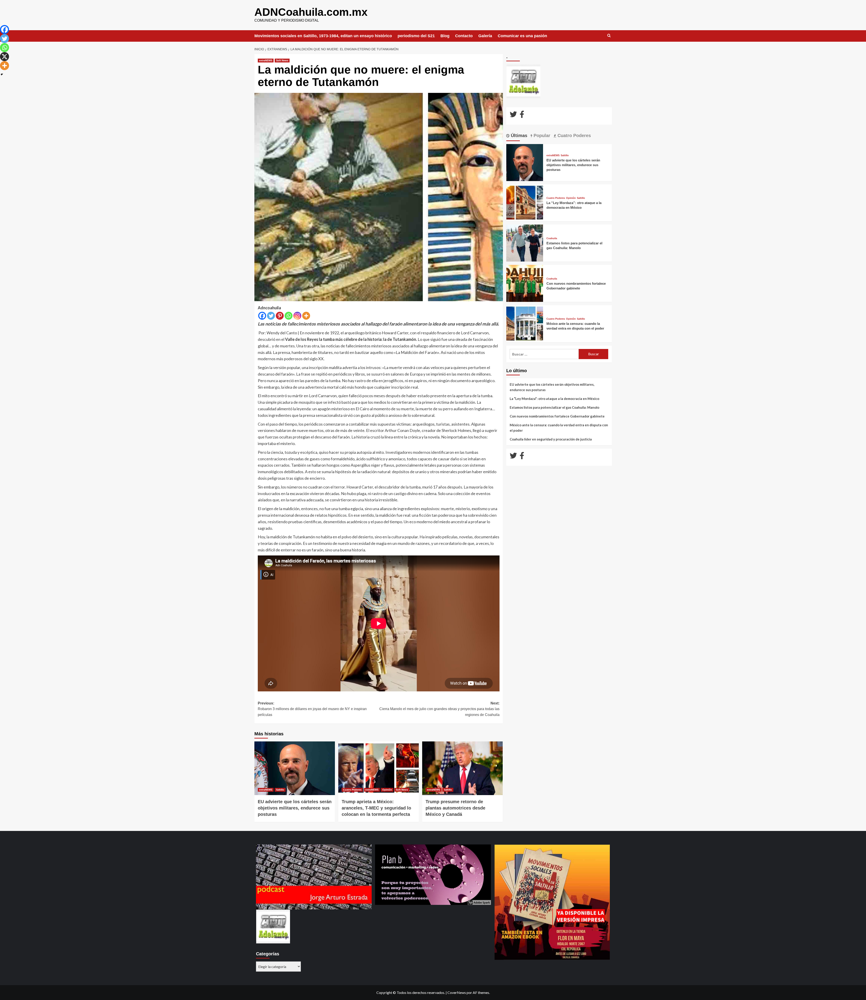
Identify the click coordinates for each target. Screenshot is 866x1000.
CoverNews (456, 992)
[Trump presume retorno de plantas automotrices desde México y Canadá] (462, 768)
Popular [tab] (541, 135)
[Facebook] (262, 316)
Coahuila (551, 238)
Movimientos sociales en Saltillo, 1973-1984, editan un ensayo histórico (323, 36)
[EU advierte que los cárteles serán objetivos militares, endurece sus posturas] (294, 768)
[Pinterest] (280, 316)
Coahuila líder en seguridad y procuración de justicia (551, 439)
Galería (485, 36)
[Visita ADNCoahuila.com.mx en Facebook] (522, 115)
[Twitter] (271, 316)
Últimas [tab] (518, 135)
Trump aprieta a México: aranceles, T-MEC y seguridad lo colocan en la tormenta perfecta (376, 808)
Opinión (387, 789)
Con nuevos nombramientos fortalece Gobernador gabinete (557, 416)
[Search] (609, 36)
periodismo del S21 (416, 36)
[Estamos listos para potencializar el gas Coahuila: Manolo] (524, 242)
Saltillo (280, 789)
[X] (4, 56)
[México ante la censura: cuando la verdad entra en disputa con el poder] (524, 323)
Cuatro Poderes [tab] (573, 135)
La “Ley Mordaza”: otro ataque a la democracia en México (554, 399)
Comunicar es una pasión (522, 36)
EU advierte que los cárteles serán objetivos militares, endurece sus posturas (295, 808)
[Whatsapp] (289, 316)
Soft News (282, 60)
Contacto (464, 36)
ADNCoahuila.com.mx (311, 12)
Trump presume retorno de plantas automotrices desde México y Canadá (455, 808)
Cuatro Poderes (352, 789)
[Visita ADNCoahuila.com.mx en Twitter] (513, 115)
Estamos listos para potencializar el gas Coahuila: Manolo (554, 407)
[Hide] (2, 74)
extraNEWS (265, 60)
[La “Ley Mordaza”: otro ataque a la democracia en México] (524, 202)
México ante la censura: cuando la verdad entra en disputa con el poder (559, 427)
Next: (439, 709)
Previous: (312, 709)
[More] (306, 316)
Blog (444, 36)
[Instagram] (297, 316)
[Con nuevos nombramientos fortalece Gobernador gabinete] (524, 283)
